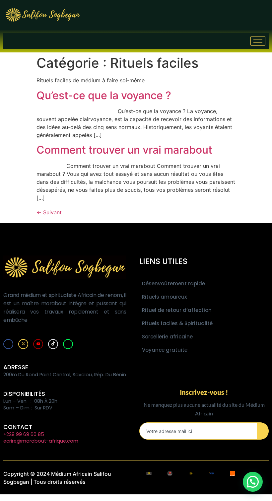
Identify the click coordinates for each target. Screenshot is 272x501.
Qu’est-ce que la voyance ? (103, 95)
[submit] (263, 431)
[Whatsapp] (68, 344)
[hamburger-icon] (257, 41)
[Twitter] (23, 344)
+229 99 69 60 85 (23, 434)
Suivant (49, 212)
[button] (253, 482)
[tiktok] (53, 344)
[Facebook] (8, 344)
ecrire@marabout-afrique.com (40, 441)
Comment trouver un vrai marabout (124, 149)
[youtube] (38, 344)
